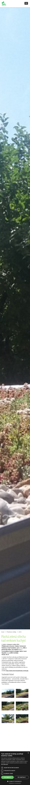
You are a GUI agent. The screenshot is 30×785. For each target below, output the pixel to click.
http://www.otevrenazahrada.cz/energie (17, 670)
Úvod (2, 632)
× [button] (28, 753)
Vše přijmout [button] (7, 777)
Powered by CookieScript (15, 783)
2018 (19, 632)
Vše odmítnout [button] (22, 777)
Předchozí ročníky (11, 632)
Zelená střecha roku (7, 3)
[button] (15, 781)
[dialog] (15, 768)
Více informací (4, 764)
